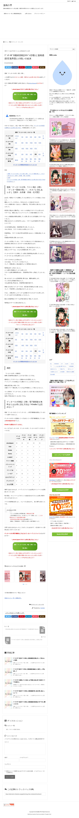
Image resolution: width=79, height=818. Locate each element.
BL (51, 363)
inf (61, 363)
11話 (35, 143)
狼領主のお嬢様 (70, 371)
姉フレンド (70, 369)
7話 (16, 143)
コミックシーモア (53, 437)
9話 (27, 143)
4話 (35, 137)
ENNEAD (56, 363)
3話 (31, 137)
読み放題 (52, 374)
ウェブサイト (8, 764)
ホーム (6, 42)
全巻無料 (71, 366)
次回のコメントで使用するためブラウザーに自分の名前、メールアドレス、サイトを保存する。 (25, 771)
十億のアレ (62, 369)
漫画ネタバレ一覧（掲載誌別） (13, 598)
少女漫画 (62, 371)
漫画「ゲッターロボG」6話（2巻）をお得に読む (25, 96)
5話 (39, 137)
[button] (6, 576)
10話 (31, 143)
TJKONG (42, 608)
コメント (7, 742)
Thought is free (48, 814)
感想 (8, 177)
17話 (35, 148)
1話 (22, 137)
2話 (27, 137)
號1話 (16, 160)
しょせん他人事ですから (60, 366)
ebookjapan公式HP (62, 490)
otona (72, 363)
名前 (6, 757)
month (66, 363)
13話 (16, 148)
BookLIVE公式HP (62, 534)
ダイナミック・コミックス (17, 42)
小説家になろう (54, 371)
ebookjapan (32, 83)
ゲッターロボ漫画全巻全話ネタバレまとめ (25, 165)
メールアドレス (24, 757)
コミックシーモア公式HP (62, 455)
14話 (22, 148)
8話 (22, 143)
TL (51, 366)
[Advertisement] (39, 27)
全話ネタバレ (53, 369)
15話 (27, 148)
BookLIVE (51, 517)
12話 (39, 143)
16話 (31, 148)
